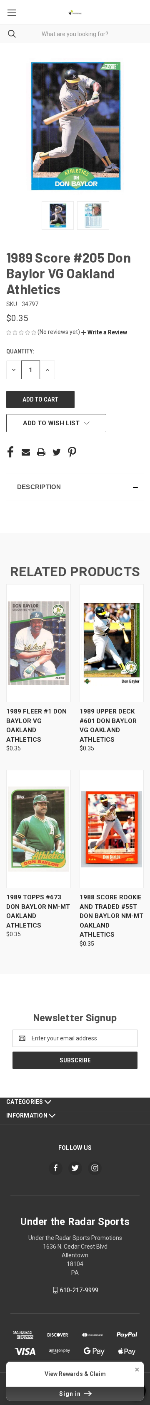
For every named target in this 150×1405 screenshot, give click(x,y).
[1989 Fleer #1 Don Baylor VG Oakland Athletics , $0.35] (38, 643)
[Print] (41, 452)
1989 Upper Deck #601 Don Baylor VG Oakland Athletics (108, 725)
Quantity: (20, 351)
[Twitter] (56, 452)
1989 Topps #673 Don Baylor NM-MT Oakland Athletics (38, 911)
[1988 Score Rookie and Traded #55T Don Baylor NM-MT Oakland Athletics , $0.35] (111, 829)
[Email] (26, 452)
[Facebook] (10, 452)
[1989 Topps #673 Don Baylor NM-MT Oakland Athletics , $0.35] (38, 829)
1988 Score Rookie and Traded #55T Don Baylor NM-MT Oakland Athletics (111, 916)
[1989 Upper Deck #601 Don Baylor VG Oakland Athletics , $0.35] (111, 643)
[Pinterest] (72, 452)
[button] (104, 332)
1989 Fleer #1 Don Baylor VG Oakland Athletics (36, 725)
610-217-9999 (79, 1290)
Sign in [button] (70, 1393)
